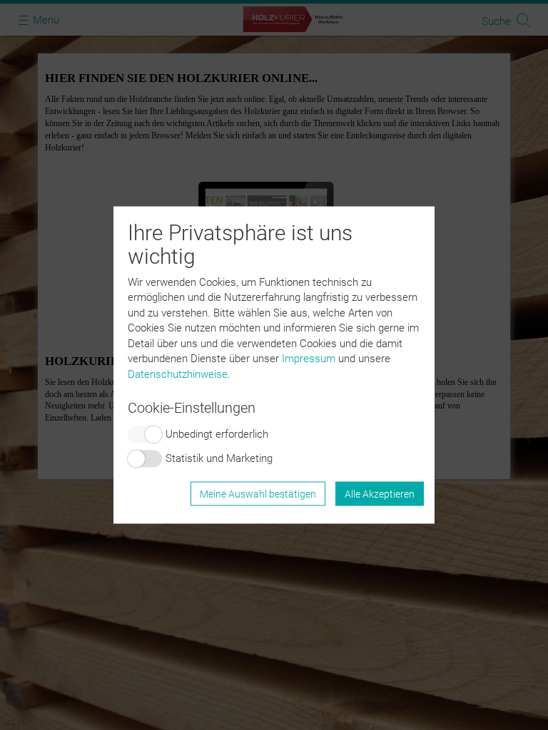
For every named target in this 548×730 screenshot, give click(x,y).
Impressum (308, 358)
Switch (145, 434)
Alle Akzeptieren (380, 493)
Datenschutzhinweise (178, 373)
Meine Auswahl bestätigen (258, 493)
